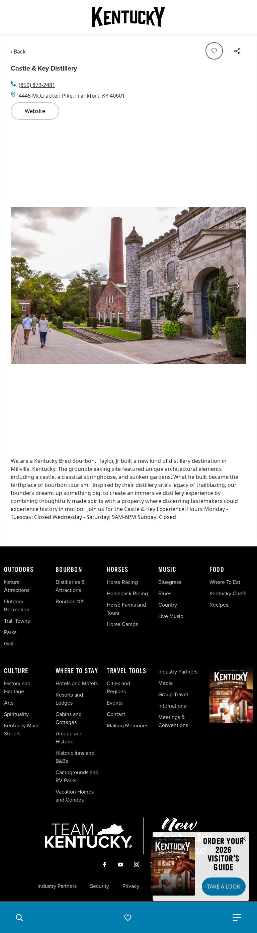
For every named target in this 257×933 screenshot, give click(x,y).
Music (167, 569)
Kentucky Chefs (227, 593)
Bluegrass (169, 582)
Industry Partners (177, 672)
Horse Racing (122, 582)
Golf (9, 643)
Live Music (170, 616)
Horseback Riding (127, 593)
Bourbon (69, 569)
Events (114, 703)
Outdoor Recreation (16, 605)
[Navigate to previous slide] (19, 286)
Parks (10, 632)
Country (167, 605)
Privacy (130, 886)
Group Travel (173, 694)
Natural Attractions (16, 586)
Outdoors (18, 569)
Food (216, 569)
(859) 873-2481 (37, 85)
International (173, 706)
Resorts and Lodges (69, 699)
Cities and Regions (118, 687)
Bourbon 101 (70, 601)
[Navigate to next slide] (238, 286)
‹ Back (18, 51)
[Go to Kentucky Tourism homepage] (128, 17)
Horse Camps (122, 624)
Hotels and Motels (77, 683)
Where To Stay (77, 671)
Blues (164, 593)
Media (165, 683)
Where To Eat (224, 582)
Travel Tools (126, 671)
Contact (116, 714)
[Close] (244, 839)
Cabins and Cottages (69, 718)
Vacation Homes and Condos (75, 796)
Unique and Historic (69, 737)
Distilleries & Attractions (70, 586)
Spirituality (17, 714)
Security (99, 886)
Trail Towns (17, 621)
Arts (8, 703)
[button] (19, 918)
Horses (117, 569)
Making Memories (127, 725)
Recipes (219, 605)
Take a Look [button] (223, 886)
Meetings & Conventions (173, 721)
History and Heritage (17, 687)
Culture (16, 671)
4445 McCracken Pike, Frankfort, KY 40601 (72, 95)
